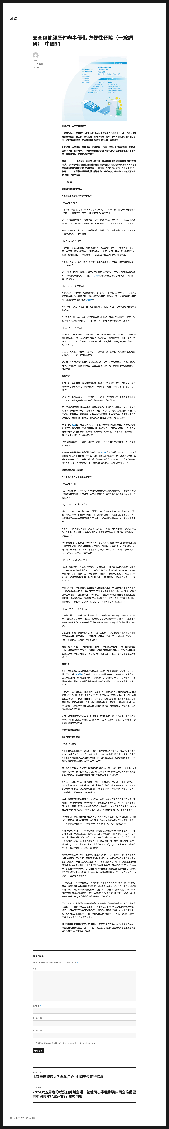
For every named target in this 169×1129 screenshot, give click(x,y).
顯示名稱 (37, 1006)
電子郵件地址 (39, 1018)
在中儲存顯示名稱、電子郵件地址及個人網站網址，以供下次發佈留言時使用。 (66, 1043)
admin (35, 60)
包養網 (96, 275)
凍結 (13, 18)
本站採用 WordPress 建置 (25, 1118)
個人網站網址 (38, 1030)
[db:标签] (36, 67)
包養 (74, 424)
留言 (35, 969)
